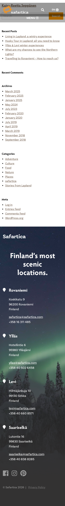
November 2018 (15, 135)
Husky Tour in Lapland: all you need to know (32, 41)
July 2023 (11, 109)
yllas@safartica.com (23, 363)
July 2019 (11, 122)
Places (9, 177)
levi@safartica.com (22, 408)
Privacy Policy (36, 487)
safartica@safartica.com (26, 317)
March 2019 (12, 131)
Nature (9, 172)
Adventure (11, 159)
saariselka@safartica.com (26, 454)
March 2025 (12, 91)
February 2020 (14, 113)
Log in (8, 205)
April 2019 (11, 126)
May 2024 (11, 104)
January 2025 (13, 100)
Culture (9, 163)
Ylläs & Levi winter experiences (24, 45)
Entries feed (12, 209)
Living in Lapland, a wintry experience (28, 36)
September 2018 (15, 140)
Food (8, 168)
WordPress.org (14, 218)
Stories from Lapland (18, 185)
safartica (10, 181)
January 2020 (13, 117)
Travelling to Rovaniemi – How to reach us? (31, 58)
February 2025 (14, 95)
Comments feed (15, 213)
